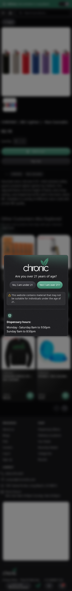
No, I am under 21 (22, 284)
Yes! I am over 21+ (50, 284)
